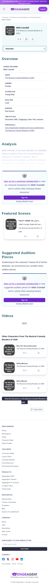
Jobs (3, 525)
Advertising (6, 528)
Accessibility (6, 564)
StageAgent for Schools (10, 482)
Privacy (20, 564)
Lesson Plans (7, 456)
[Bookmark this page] (26, 39)
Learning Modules (8, 460)
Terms (14, 564)
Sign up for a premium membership (21, 181)
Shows (4, 430)
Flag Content (38, 409)
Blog (3, 508)
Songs (4, 437)
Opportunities (7, 499)
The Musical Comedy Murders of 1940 (19, 78)
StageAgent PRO (8, 476)
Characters (5, 17)
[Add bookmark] (38, 236)
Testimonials (6, 489)
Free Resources (7, 463)
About (4, 522)
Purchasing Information (10, 466)
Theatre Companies (9, 502)
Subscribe (24, 549)
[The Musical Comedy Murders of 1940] (10, 30)
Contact (4, 534)
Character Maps (7, 440)
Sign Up (24, 197)
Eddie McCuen (35, 224)
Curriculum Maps (8, 453)
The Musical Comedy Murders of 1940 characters (25, 17)
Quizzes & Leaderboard (10, 512)
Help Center (6, 531)
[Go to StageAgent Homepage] (24, 574)
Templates (5, 505)
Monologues (6, 434)
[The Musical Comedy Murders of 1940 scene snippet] (11, 228)
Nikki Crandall (24, 224)
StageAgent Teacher (9, 479)
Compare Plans (7, 486)
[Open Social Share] (33, 39)
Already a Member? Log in (24, 201)
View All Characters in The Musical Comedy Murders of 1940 (26, 400)
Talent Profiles (7, 443)
